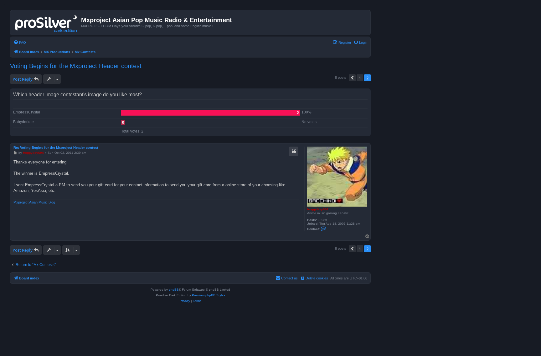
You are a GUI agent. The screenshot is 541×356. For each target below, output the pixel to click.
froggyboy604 (317, 209)
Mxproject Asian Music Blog (34, 202)
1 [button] (360, 78)
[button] (352, 77)
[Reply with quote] (293, 151)
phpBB (174, 289)
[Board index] (46, 22)
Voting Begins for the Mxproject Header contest (76, 66)
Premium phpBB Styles (208, 295)
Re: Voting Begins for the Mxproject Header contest (55, 147)
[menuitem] (19, 42)
